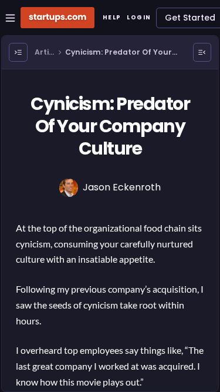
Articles (44, 52)
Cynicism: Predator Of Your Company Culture (118, 52)
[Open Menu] (18, 52)
